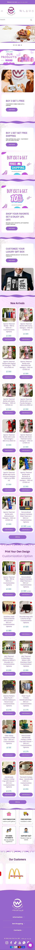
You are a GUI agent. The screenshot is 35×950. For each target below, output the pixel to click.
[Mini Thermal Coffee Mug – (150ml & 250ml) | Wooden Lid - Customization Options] (9, 647)
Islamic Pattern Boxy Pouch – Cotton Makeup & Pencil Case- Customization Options (9, 701)
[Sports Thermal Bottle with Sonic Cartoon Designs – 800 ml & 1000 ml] (9, 463)
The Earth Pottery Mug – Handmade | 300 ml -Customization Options (26, 781)
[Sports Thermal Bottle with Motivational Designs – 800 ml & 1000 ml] (9, 503)
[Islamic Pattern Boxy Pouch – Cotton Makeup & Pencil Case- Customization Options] (9, 687)
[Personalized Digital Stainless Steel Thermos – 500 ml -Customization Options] (26, 503)
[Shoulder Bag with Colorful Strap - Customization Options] (26, 607)
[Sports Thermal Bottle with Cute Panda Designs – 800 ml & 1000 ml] (26, 390)
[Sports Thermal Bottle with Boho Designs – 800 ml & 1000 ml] (9, 390)
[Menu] (2, 11)
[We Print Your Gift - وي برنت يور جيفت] (11, 11)
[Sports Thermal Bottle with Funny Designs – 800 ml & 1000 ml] (26, 315)
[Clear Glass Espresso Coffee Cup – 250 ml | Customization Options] (9, 726)
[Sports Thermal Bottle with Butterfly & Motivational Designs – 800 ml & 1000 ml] (26, 463)
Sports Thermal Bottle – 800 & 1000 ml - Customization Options (9, 328)
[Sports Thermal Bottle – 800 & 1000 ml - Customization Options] (9, 315)
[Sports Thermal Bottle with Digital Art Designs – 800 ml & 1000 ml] (9, 352)
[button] (20, 11)
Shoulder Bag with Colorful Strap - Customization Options (26, 620)
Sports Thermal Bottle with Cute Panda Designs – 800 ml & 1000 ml (26, 402)
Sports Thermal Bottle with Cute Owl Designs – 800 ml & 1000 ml (9, 438)
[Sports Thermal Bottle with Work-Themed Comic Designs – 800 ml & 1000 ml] (26, 426)
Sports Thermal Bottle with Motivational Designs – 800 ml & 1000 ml (9, 516)
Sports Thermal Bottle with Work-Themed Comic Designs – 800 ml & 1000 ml (26, 439)
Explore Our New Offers (22, 2)
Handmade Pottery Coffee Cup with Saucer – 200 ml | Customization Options (9, 782)
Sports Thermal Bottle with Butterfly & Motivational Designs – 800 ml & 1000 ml (26, 477)
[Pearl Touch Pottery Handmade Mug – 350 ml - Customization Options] (26, 687)
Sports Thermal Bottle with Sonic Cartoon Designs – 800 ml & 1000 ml (9, 476)
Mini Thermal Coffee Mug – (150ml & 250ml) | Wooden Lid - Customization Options (9, 661)
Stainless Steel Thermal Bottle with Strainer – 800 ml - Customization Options (8, 621)
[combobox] (16, 19)
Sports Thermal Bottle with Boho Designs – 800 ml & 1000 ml (9, 402)
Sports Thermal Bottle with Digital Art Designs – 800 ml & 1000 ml (9, 364)
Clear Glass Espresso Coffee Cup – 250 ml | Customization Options (9, 739)
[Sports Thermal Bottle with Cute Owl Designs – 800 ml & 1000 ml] (9, 426)
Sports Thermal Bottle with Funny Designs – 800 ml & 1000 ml (26, 327)
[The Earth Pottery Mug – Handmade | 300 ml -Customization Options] (26, 768)
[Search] (30, 20)
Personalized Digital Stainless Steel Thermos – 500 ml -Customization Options (26, 517)
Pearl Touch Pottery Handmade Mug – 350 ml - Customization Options (26, 701)
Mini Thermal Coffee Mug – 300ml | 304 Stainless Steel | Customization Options (26, 661)
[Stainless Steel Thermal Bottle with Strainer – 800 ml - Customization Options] (9, 607)
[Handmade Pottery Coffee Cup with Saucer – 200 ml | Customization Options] (9, 768)
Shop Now (8, 39)
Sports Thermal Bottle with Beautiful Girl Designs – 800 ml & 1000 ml (26, 365)
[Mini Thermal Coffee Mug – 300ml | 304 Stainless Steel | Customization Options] (26, 647)
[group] (17, 57)
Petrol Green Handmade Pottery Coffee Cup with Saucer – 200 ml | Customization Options (26, 741)
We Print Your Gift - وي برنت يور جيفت (20, 938)
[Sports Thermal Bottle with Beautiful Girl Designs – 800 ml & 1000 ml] (26, 352)
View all (17, 537)
